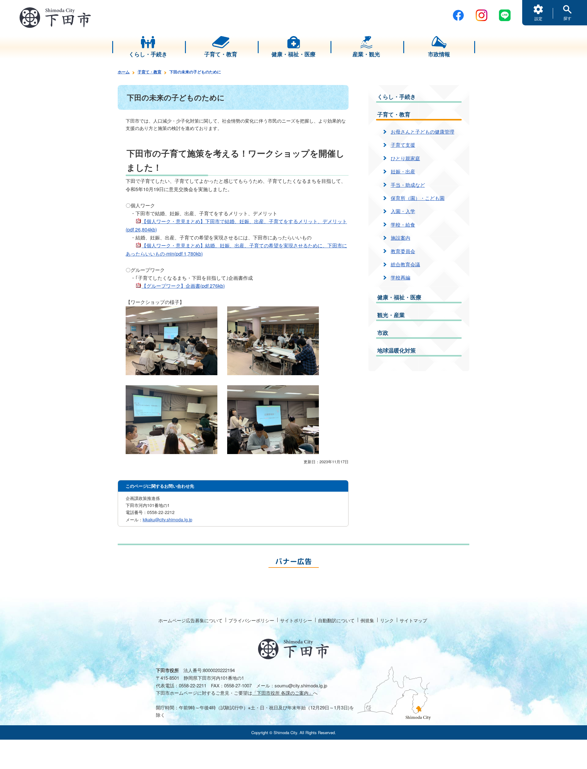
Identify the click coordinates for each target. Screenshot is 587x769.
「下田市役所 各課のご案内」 (282, 693)
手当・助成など (408, 184)
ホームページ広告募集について (190, 620)
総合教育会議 (405, 264)
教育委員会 (403, 251)
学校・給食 (403, 224)
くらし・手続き (396, 97)
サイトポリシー (296, 620)
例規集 (367, 620)
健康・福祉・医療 (399, 297)
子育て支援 (403, 144)
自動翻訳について (336, 620)
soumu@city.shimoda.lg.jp (301, 685)
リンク (387, 620)
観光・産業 (391, 315)
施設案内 (400, 237)
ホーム (124, 72)
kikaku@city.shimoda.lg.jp (167, 519)
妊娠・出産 (403, 171)
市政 (382, 333)
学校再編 (400, 277)
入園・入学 (403, 211)
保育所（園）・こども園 (418, 197)
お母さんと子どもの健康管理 (422, 131)
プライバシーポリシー (251, 620)
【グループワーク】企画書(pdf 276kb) (183, 285)
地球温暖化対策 (396, 350)
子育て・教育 (149, 72)
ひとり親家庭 (405, 158)
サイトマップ (413, 620)
